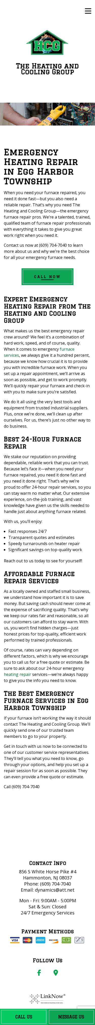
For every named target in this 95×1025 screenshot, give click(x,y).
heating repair (17, 674)
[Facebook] (39, 973)
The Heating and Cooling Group (47, 69)
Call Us (23, 1017)
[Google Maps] (56, 973)
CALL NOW (47, 277)
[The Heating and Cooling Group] (47, 43)
